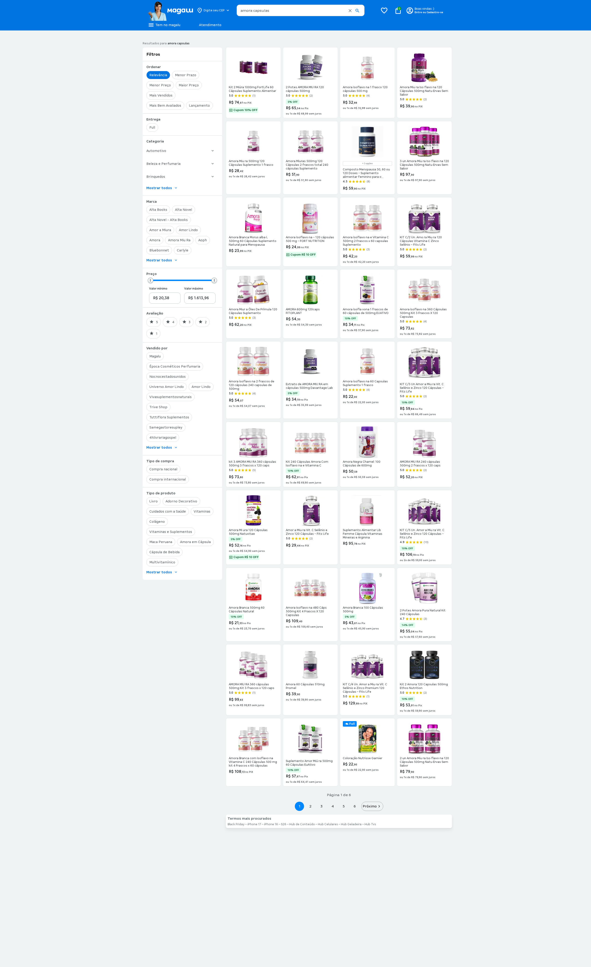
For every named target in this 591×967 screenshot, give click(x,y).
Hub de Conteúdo (302, 824)
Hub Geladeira (351, 824)
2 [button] (310, 806)
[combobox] (301, 10)
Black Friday (236, 824)
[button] (350, 10)
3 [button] (321, 806)
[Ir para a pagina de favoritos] (384, 10)
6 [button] (355, 806)
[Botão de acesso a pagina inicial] (170, 10)
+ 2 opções (367, 163)
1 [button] (299, 806)
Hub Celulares (328, 824)
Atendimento (210, 25)
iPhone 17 (254, 824)
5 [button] (344, 806)
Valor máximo (193, 288)
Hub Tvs (370, 824)
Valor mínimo (158, 288)
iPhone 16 (271, 824)
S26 (283, 824)
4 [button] (333, 806)
